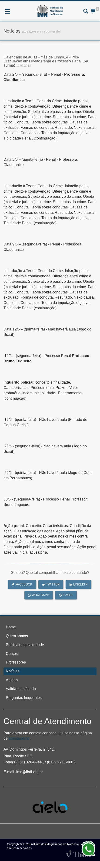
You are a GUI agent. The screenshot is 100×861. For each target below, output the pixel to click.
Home (11, 627)
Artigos (12, 680)
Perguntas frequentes (24, 698)
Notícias (13, 671)
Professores (16, 662)
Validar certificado (21, 689)
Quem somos (17, 636)
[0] (93, 11)
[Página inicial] (50, 11)
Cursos (12, 654)
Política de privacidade (25, 645)
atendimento (19, 738)
